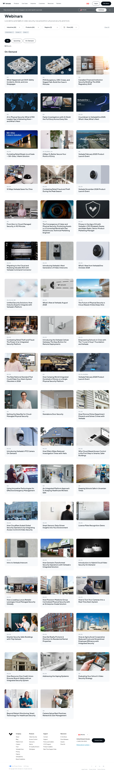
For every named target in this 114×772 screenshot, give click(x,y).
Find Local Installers (48, 742)
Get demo (106, 3)
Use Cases (25, 3)
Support (45, 734)
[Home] (10, 748)
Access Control (33, 739)
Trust (17, 747)
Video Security (33, 737)
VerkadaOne (19, 757)
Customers (42, 3)
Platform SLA (19, 742)
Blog (17, 739)
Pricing (18, 752)
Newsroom (63, 734)
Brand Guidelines (20, 759)
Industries (33, 3)
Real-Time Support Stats (49, 749)
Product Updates (48, 747)
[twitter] (95, 766)
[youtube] (103, 766)
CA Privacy (26, 766)
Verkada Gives (20, 749)
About (17, 737)
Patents (18, 754)
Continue (101, 10)
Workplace (32, 749)
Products (16, 3)
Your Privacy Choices (17, 766)
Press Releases (64, 739)
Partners (58, 3)
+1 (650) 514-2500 (82, 741)
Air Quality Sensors (34, 747)
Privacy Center (92, 769)
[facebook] (91, 766)
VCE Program (47, 744)
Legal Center (84, 769)
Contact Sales (98, 740)
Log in (96, 3)
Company (18, 734)
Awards (62, 742)
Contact (45, 737)
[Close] (109, 10)
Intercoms (32, 742)
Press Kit (62, 744)
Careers (18, 744)
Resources (51, 3)
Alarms (31, 744)
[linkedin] (99, 766)
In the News (63, 737)
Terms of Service (101, 769)
